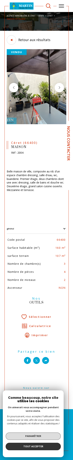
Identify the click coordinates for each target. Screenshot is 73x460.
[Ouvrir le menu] (61, 6)
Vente (41, 15)
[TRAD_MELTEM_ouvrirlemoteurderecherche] (48, 6)
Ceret (50, 15)
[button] (59, 87)
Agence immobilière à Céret (21, 15)
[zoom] (36, 123)
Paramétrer (33, 436)
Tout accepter (33, 446)
